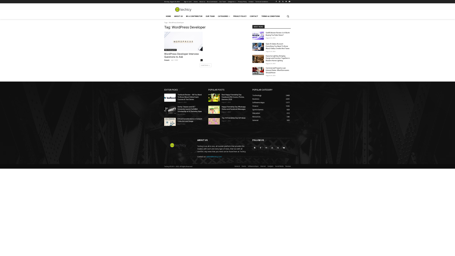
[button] (288, 16)
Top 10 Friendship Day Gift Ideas (234, 118)
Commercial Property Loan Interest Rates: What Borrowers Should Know (277, 70)
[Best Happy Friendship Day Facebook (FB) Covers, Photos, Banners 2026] (214, 98)
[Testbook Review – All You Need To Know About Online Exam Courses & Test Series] (170, 98)
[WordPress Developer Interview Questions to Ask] (183, 41)
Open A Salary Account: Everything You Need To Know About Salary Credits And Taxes (277, 46)
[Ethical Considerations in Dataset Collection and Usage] (170, 122)
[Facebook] (276, 1)
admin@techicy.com (214, 156)
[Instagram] (279, 1)
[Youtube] (289, 1)
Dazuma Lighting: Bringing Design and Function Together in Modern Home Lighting (278, 58)
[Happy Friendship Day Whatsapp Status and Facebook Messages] (214, 110)
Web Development (170, 50)
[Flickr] (266, 148)
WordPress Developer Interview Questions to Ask (181, 55)
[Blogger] (254, 148)
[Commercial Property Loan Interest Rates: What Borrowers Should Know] (258, 71)
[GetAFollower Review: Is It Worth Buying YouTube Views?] (258, 36)
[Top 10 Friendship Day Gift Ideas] (214, 121)
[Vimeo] (286, 1)
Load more (204, 65)
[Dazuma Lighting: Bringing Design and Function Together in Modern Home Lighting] (258, 59)
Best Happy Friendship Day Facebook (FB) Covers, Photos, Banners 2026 (233, 97)
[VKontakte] (284, 148)
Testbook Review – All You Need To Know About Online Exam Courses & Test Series (190, 97)
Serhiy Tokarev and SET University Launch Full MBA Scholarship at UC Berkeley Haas (190, 109)
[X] (283, 1)
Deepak (166, 60)
